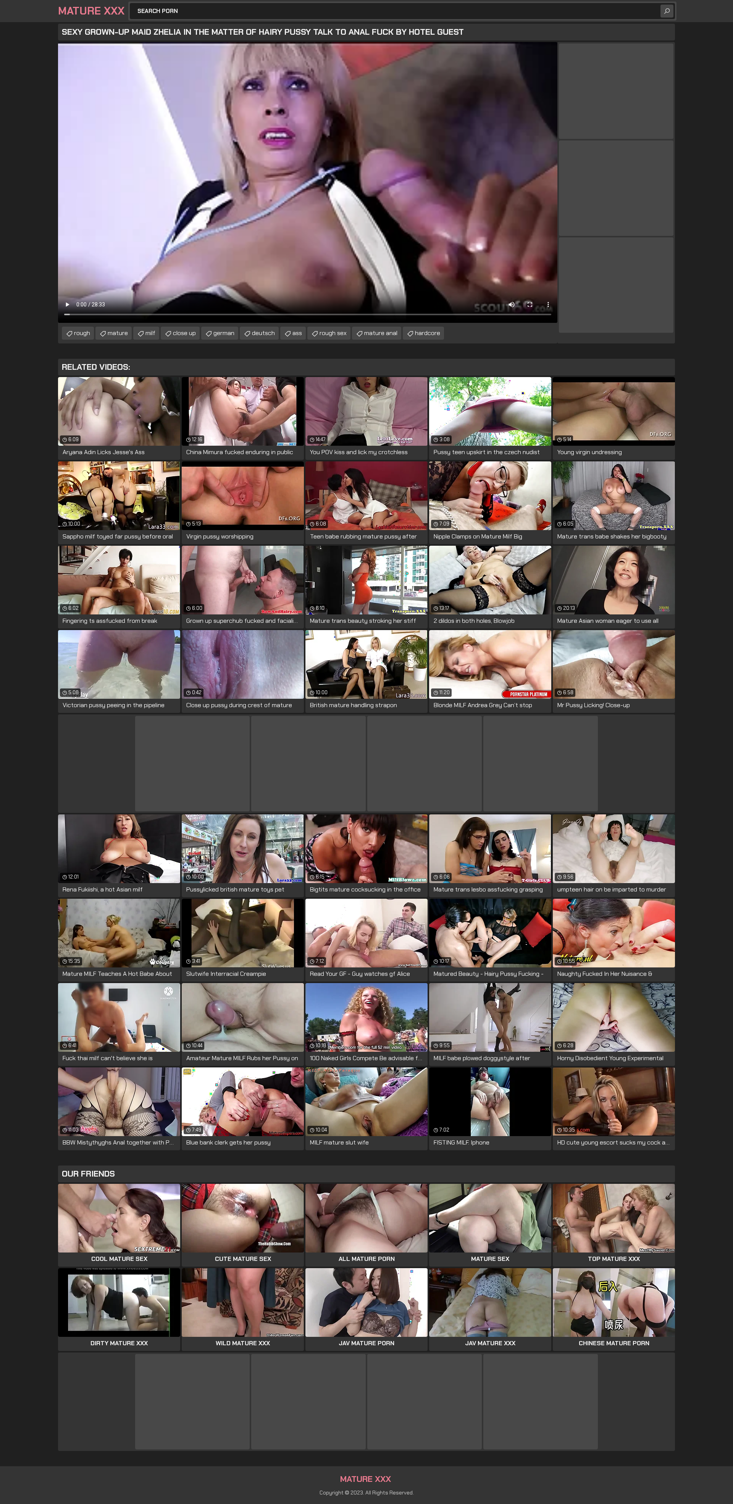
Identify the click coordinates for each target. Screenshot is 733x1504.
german (223, 333)
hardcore (427, 333)
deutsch (263, 333)
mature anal (380, 333)
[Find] (666, 11)
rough (82, 333)
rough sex (333, 333)
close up (184, 333)
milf (150, 333)
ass (297, 333)
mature (118, 333)
